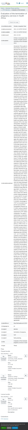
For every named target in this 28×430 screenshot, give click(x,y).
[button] (8, 3)
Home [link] (2, 8)
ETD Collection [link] (6, 10)
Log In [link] (22, 3)
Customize (15, 427)
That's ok (3, 427)
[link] (25, 355)
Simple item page (14, 22)
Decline (9, 427)
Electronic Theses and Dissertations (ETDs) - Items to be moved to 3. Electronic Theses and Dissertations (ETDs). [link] (13, 8)
